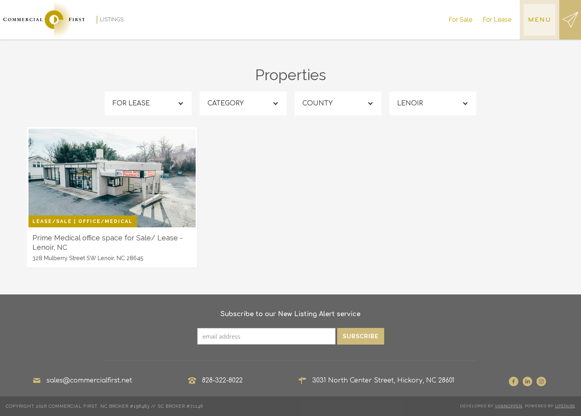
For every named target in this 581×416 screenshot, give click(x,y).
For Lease (497, 19)
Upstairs (565, 406)
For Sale (460, 19)
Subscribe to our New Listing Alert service (290, 314)
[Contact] (570, 19)
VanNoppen (509, 406)
